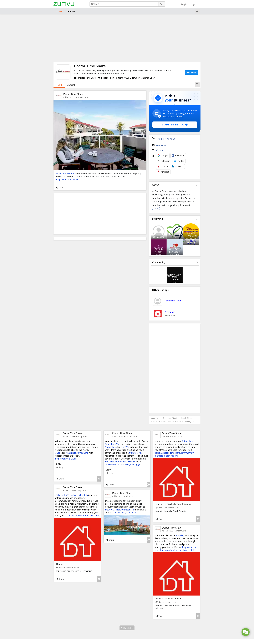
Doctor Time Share (73, 94)
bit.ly (61, 467)
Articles (154, 421)
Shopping (167, 418)
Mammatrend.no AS (176, 235)
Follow (191, 72)
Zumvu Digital (188, 421)
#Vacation (61, 173)
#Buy (107, 509)
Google (164, 155)
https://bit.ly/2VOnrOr (125, 512)
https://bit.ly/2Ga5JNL (67, 179)
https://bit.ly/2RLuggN (129, 464)
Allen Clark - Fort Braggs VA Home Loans (175, 253)
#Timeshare (72, 494)
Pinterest (165, 171)
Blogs (189, 418)
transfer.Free (136, 452)
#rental (70, 173)
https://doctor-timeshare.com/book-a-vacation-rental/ (176, 548)
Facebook (179, 155)
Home (59, 11)
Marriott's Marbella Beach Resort (173, 504)
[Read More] (99, 479)
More (156, 208)
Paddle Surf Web (173, 300)
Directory (176, 418)
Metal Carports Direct (175, 279)
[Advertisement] (127, 37)
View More (127, 628)
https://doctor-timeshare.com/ (83, 515)
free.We (125, 446)
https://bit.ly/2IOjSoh (66, 458)
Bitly (58, 463)
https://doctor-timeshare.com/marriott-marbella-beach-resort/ (175, 454)
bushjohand (158, 236)
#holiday (180, 535)
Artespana (170, 311)
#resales (132, 461)
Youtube (164, 166)
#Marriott (71, 452)
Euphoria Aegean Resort (158, 252)
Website (159, 150)
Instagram (165, 161)
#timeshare (82, 452)
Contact (170, 421)
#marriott (110, 461)
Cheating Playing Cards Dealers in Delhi (191, 237)
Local (183, 418)
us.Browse (110, 464)
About (71, 11)
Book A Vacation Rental (168, 598)
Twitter (180, 161)
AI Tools (162, 421)
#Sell (57, 452)
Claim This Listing (173, 124)
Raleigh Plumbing (191, 241)
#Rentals (83, 494)
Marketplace (156, 418)
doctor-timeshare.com (168, 507)
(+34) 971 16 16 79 (166, 138)
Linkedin (179, 166)
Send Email (161, 145)
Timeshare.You (112, 443)
